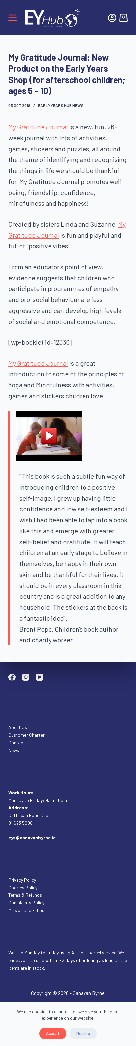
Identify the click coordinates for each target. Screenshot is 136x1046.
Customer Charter (26, 735)
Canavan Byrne (89, 993)
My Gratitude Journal (38, 127)
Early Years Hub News (61, 105)
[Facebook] (12, 677)
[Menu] (12, 18)
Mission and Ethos (26, 910)
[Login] (112, 18)
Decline (83, 1033)
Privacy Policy (22, 880)
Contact (17, 742)
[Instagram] (25, 677)
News (13, 750)
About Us (17, 727)
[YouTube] (39, 677)
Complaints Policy (26, 902)
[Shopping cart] (123, 18)
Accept (53, 1033)
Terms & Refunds (25, 895)
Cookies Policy (22, 887)
